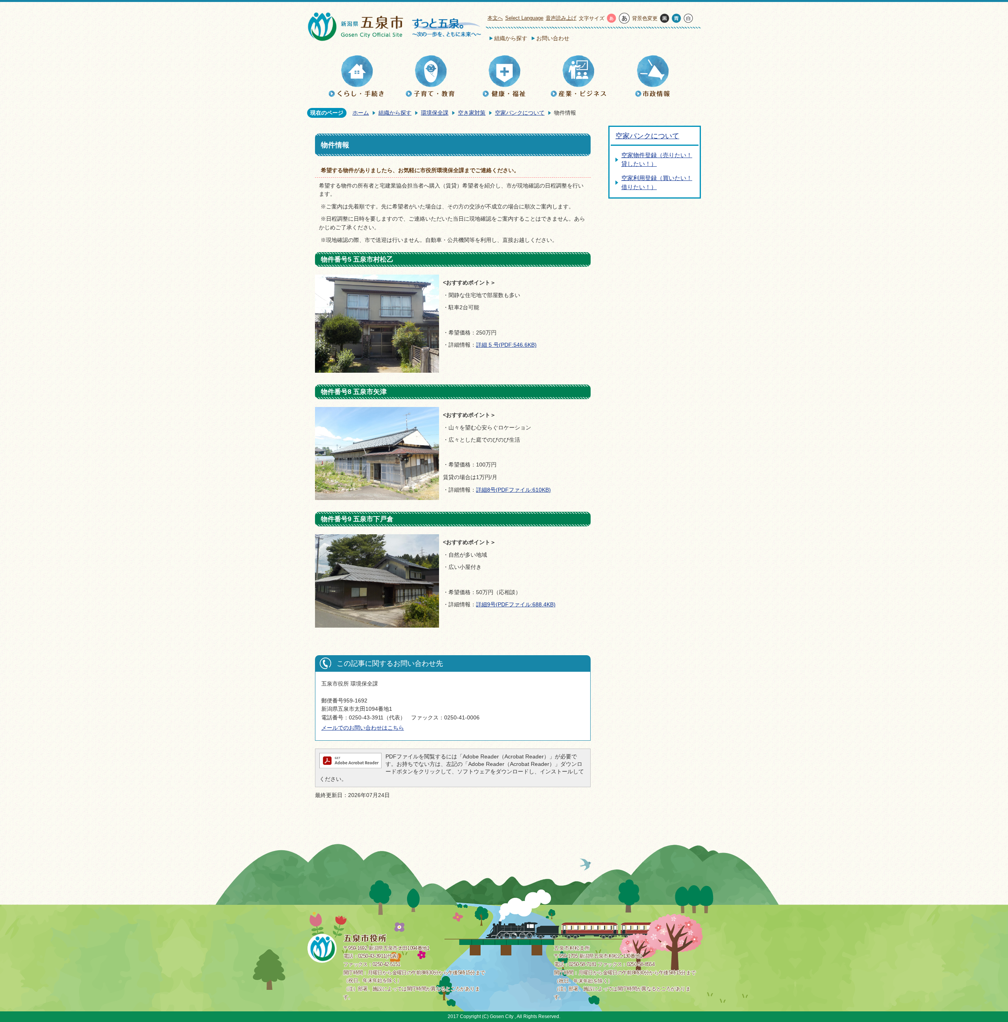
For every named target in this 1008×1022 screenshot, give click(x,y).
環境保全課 (434, 113)
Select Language (524, 18)
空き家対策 (471, 113)
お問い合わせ (552, 38)
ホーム (360, 113)
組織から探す (510, 38)
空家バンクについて (520, 113)
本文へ (495, 18)
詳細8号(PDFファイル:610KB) (513, 490)
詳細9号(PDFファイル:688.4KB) (516, 604)
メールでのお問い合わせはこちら (362, 728)
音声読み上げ (561, 18)
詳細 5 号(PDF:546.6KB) (506, 345)
